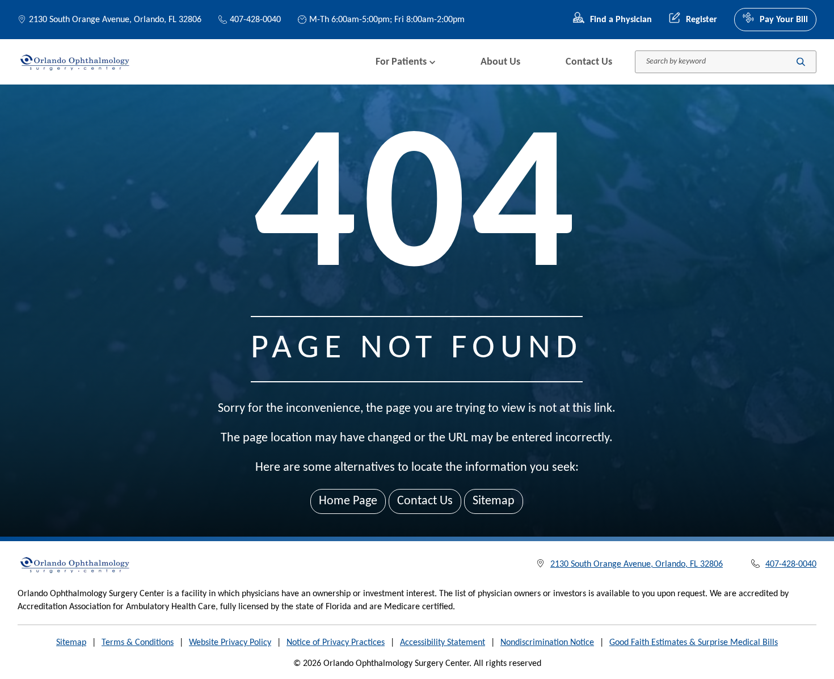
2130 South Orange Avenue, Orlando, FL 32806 (115, 19)
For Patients (401, 62)
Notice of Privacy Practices (336, 642)
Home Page (348, 501)
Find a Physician (621, 19)
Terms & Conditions (138, 642)
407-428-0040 (255, 19)
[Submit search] (801, 62)
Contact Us (589, 62)
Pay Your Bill (784, 19)
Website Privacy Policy (230, 642)
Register (701, 19)
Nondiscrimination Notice (547, 642)
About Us (500, 62)
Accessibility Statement (442, 642)
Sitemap (494, 501)
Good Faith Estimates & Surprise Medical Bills (693, 642)
